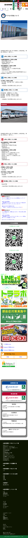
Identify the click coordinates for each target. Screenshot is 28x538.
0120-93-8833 (21, 3)
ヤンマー (5, 507)
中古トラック (5, 445)
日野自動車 (5, 493)
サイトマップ (6, 532)
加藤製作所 (5, 517)
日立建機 (5, 504)
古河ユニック (5, 519)
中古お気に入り (6, 460)
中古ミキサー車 (6, 454)
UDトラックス (6, 495)
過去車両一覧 (5, 484)
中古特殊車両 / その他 (7, 452)
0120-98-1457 (13, 387)
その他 (4, 479)
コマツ (4, 505)
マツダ (4, 501)
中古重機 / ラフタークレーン (9, 456)
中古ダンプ (5, 451)
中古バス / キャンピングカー (9, 457)
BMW (4, 528)
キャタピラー (5, 506)
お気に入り (23, 6)
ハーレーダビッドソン (7, 526)
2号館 (20, 357)
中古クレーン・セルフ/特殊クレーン (10, 447)
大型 (4, 475)
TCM (4, 514)
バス (4, 470)
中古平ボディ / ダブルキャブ (9, 446)
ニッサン (5, 496)
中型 (4, 477)
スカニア (5, 525)
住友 (4, 516)
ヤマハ (4, 529)
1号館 (7, 357)
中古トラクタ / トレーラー (8, 455)
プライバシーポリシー (9, 534)
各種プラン (19, 8)
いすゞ (4, 491)
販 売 (4, 8)
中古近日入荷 (5, 459)
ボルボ (4, 524)
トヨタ (4, 502)
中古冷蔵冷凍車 (6, 450)
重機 (4, 465)
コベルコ (5, 515)
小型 (4, 478)
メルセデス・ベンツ (7, 513)
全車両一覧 (26, 6)
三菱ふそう (5, 492)
